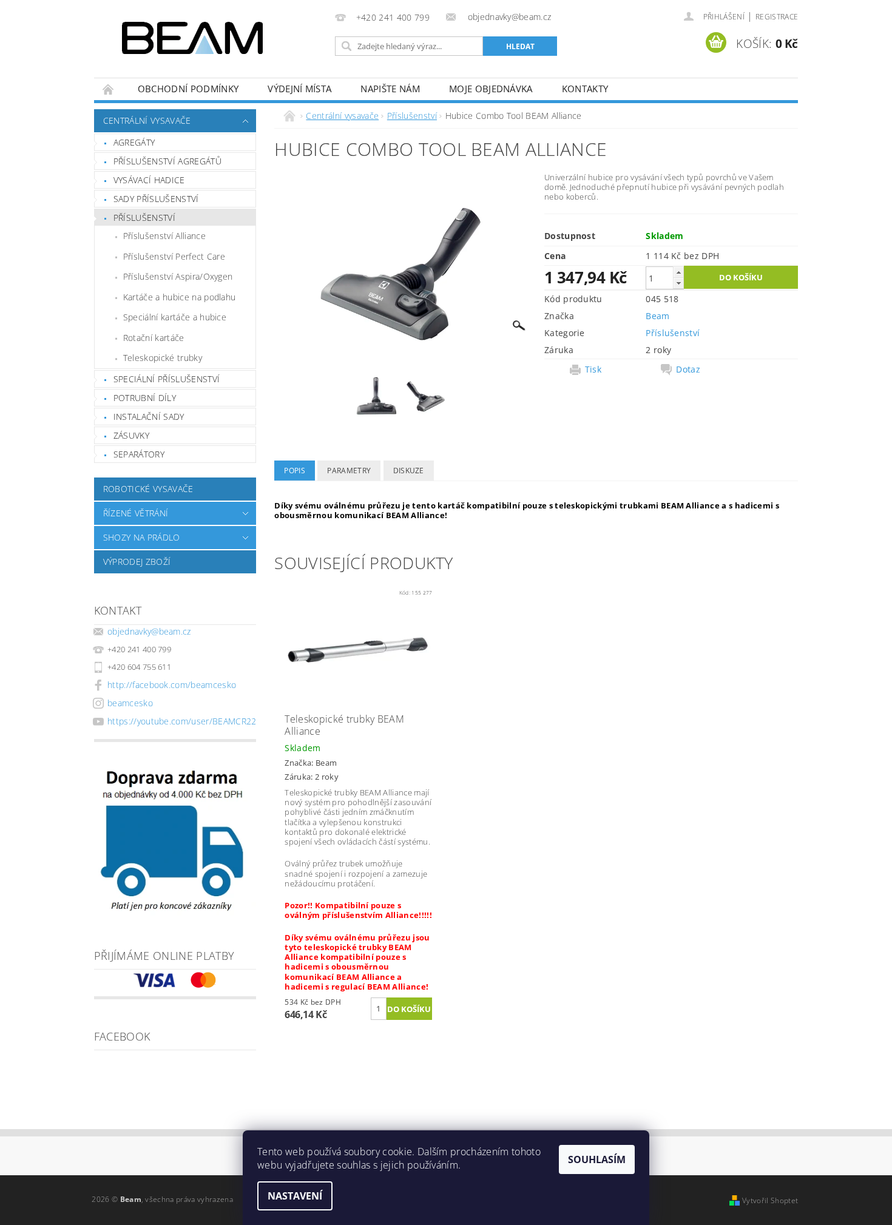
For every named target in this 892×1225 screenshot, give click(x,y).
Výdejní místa (299, 89)
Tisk (593, 369)
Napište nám (390, 89)
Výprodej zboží (137, 561)
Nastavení (295, 1196)
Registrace (776, 17)
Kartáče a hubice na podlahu (179, 297)
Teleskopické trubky (162, 357)
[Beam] (192, 38)
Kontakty (585, 89)
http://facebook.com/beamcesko (171, 684)
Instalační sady (148, 416)
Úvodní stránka (108, 89)
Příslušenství (144, 217)
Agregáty (134, 142)
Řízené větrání (135, 513)
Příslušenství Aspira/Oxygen (178, 276)
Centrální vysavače (147, 120)
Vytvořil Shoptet (770, 1200)
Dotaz (688, 369)
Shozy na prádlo (141, 537)
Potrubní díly (144, 397)
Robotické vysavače (148, 488)
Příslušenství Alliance (164, 235)
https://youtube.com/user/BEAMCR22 (182, 721)
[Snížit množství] (678, 283)
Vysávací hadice (149, 180)
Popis (294, 470)
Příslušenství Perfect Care (174, 256)
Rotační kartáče (153, 337)
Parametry (349, 470)
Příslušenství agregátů (167, 161)
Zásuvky (131, 435)
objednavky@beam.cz (149, 631)
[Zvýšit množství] (678, 272)
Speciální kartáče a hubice (174, 317)
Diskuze (408, 470)
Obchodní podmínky (188, 89)
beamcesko (130, 703)
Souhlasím (597, 1159)
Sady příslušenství (156, 198)
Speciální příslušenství (166, 379)
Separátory (138, 454)
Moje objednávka (491, 89)
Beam (657, 316)
